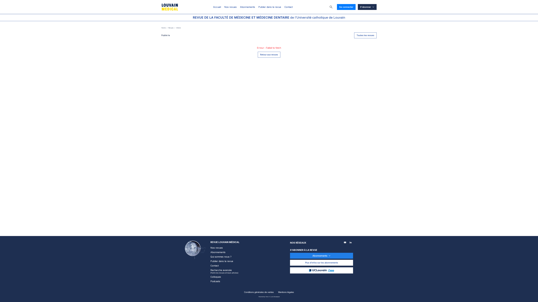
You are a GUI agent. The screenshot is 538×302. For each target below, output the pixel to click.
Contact (288, 7)
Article (178, 28)
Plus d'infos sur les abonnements (321, 262)
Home (163, 28)
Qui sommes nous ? (220, 256)
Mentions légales (286, 292)
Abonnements (247, 7)
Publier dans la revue (269, 7)
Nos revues (230, 7)
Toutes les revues (365, 35)
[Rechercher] (331, 7)
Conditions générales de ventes (259, 292)
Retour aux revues (269, 54)
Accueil (217, 7)
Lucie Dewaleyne (275, 296)
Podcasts (215, 281)
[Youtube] (345, 242)
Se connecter (346, 7)
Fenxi (266, 296)
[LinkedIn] (351, 242)
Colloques (215, 276)
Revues (170, 28)
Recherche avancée (224, 271)
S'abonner (365, 7)
